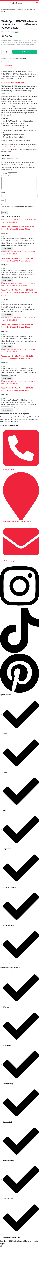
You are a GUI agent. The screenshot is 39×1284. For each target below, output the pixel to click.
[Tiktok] (19, 630)
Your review (5, 176)
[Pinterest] (19, 673)
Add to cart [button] (7, 248)
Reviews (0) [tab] (8, 68)
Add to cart (25, 52)
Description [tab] (8, 65)
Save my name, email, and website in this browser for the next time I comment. (18, 207)
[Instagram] (19, 586)
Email (3, 200)
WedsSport (21, 8)
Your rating (4, 173)
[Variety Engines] (19, 3)
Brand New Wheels (12, 8)
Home (3, 8)
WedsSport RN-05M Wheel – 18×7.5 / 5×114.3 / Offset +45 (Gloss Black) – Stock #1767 (19, 292)
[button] (3, 3)
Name (3, 192)
